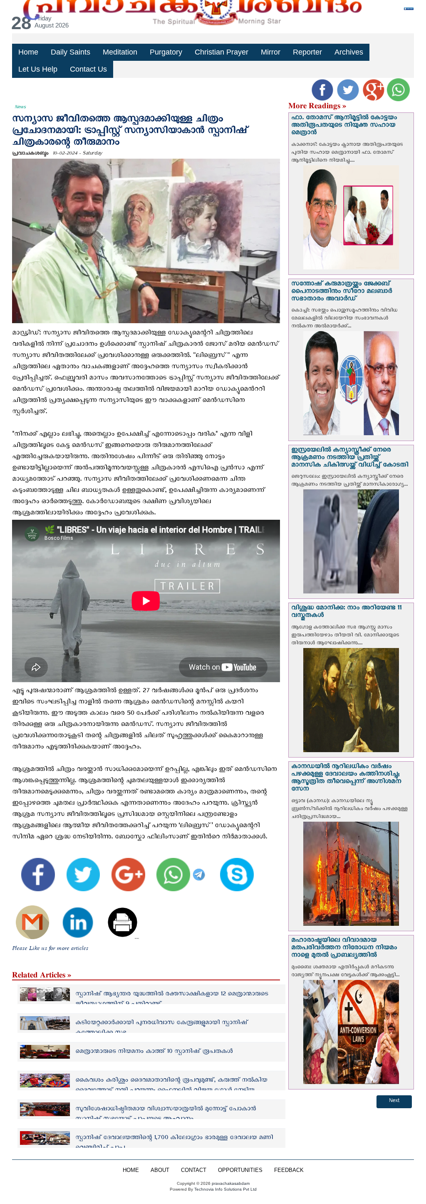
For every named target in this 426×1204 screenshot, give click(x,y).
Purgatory (166, 52)
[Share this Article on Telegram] (200, 868)
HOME (131, 1170)
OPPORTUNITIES (240, 1170)
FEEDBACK (289, 1170)
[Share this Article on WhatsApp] (168, 868)
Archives (348, 52)
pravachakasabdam (231, 1183)
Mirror (270, 52)
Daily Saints (70, 52)
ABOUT (160, 1170)
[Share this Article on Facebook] (32, 868)
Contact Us (88, 69)
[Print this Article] (117, 916)
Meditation (120, 52)
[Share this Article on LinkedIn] (72, 916)
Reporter (307, 52)
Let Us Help (37, 69)
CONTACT (193, 1170)
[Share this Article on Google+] (123, 868)
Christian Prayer (221, 52)
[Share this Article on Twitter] (78, 868)
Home (28, 52)
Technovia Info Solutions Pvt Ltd (225, 1189)
